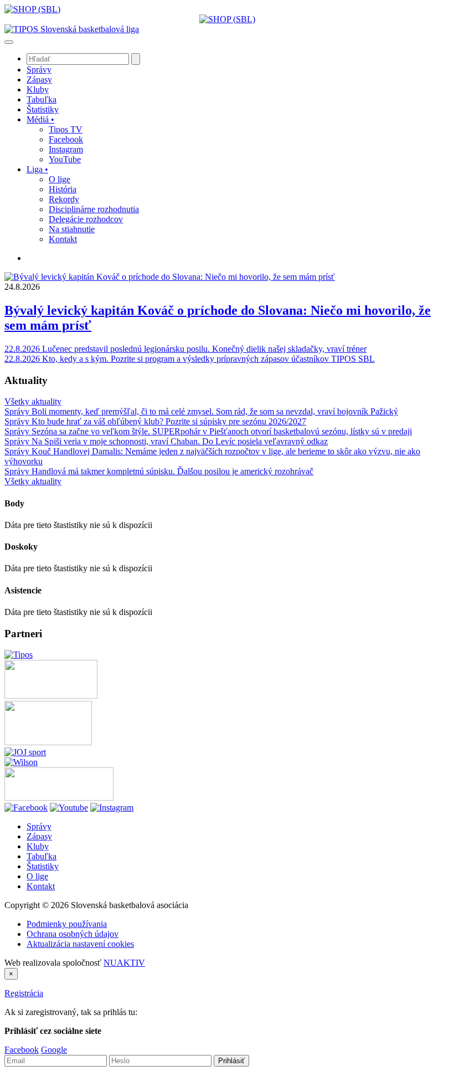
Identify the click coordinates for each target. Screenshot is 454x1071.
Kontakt (41, 886)
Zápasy (39, 836)
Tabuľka (41, 856)
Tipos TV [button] (65, 129)
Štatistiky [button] (43, 109)
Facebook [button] (66, 139)
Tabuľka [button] (41, 99)
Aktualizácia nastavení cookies (80, 944)
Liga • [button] (37, 169)
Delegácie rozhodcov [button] (86, 219)
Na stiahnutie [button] (72, 229)
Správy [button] (39, 69)
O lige (37, 876)
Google (54, 1049)
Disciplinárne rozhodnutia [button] (94, 209)
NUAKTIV (124, 962)
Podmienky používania (67, 924)
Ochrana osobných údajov (72, 934)
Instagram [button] (66, 149)
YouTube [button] (65, 159)
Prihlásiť (231, 1061)
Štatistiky (43, 866)
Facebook (21, 1049)
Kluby (38, 846)
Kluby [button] (38, 89)
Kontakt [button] (63, 239)
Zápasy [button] (39, 79)
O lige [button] (59, 179)
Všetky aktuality (32, 401)
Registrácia (23, 993)
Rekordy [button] (64, 199)
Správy (39, 826)
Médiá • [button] (40, 119)
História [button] (62, 189)
